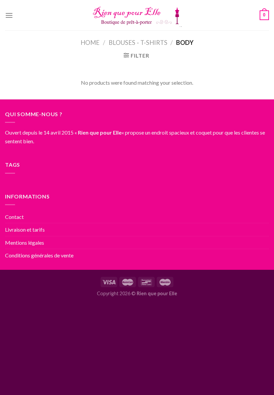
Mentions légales (24, 242)
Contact (14, 217)
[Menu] (9, 15)
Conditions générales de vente (39, 255)
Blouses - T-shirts (138, 42)
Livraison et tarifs (25, 229)
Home (90, 42)
